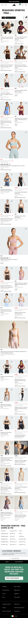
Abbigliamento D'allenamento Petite (4, 533)
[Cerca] (22, 5)
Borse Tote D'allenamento (13, 539)
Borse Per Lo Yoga (13, 544)
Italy (16, 616)
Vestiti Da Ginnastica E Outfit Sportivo (4, 531)
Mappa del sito (17, 590)
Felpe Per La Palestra (22, 544)
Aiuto (3, 597)
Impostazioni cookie (6, 604)
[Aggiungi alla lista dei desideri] (12, 22)
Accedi (7, 561)
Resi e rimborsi (17, 586)
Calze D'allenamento (22, 531)
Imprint (4, 593)
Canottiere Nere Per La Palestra (23, 539)
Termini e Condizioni (6, 611)
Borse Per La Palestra (13, 542)
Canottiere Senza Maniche (22, 536)
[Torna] (14, 5)
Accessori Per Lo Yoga (13, 531)
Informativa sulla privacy (19, 607)
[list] (12, 18)
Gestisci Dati (16, 604)
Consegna (4, 586)
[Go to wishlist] (5, 5)
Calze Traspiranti (21, 533)
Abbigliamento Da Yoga (4, 542)
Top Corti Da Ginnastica (22, 542)
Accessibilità (17, 611)
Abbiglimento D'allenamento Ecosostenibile (4, 539)
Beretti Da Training (12, 533)
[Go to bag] (25, 5)
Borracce (12, 536)
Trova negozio (17, 597)
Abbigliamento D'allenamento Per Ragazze (4, 536)
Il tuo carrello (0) (18, 561)
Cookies (4, 607)
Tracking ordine (5, 590)
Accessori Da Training (4, 544)
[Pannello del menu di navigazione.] (2, 5)
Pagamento (16, 593)
